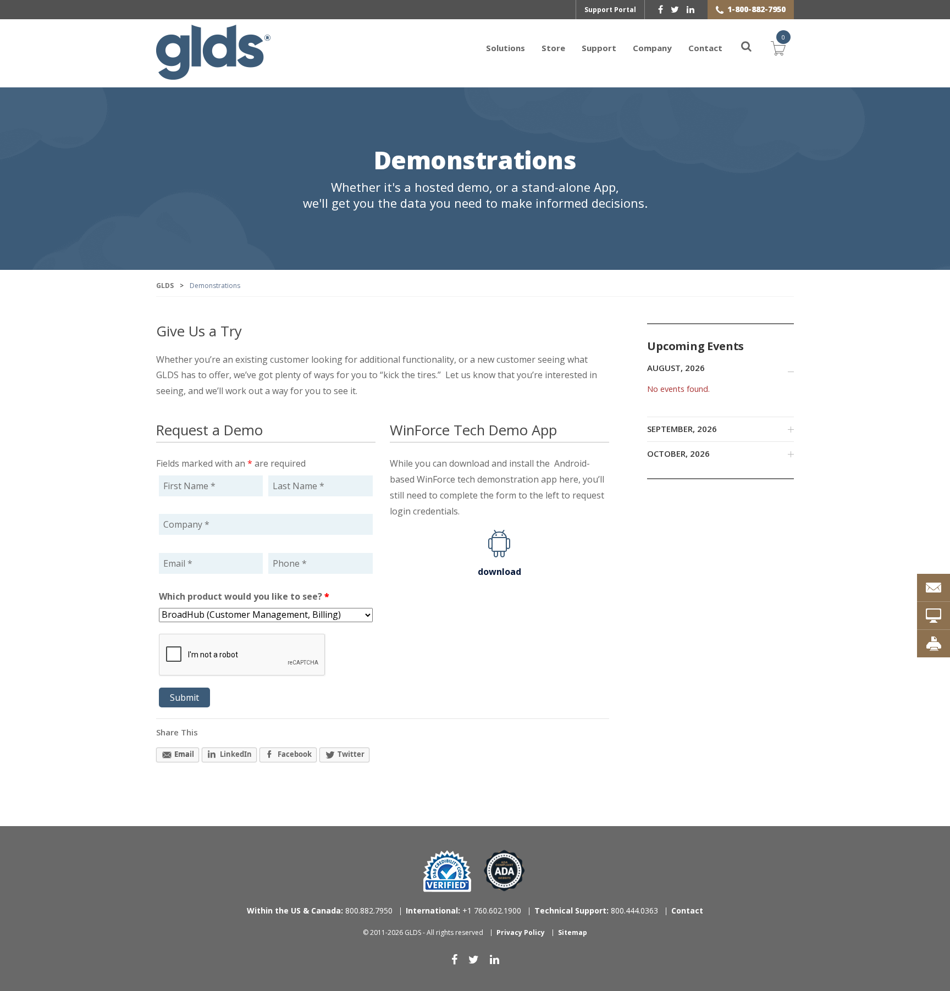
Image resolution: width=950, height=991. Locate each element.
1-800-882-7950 (756, 9)
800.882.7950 (320, 910)
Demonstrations (475, 161)
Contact (705, 47)
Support (599, 47)
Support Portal (610, 9)
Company (652, 47)
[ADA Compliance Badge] (504, 870)
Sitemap (572, 932)
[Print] (933, 643)
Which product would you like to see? (244, 596)
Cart (778, 46)
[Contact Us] (933, 587)
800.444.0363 (596, 910)
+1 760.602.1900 (463, 910)
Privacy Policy (520, 932)
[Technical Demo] (933, 615)
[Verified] (447, 871)
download (499, 572)
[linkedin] (690, 9)
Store (553, 47)
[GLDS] (213, 74)
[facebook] (660, 9)
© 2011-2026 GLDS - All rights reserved (423, 932)
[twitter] (675, 9)
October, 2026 (678, 453)
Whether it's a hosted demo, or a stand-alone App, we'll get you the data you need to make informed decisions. (475, 195)
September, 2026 (682, 428)
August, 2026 (676, 367)
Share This (177, 732)
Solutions (505, 47)
